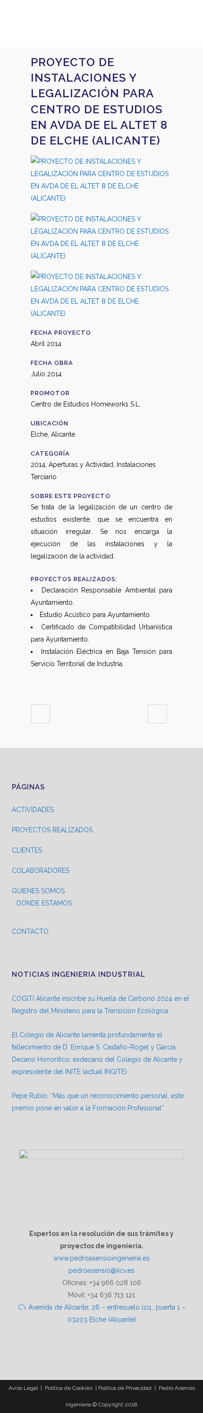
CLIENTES (27, 850)
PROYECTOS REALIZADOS (52, 830)
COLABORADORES (40, 870)
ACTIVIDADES (33, 809)
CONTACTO (30, 931)
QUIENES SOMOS (38, 891)
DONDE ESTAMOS (44, 903)
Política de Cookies (69, 1388)
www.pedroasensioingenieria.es (101, 1258)
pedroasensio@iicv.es (101, 1270)
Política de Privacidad (125, 1388)
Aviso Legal (23, 1388)
